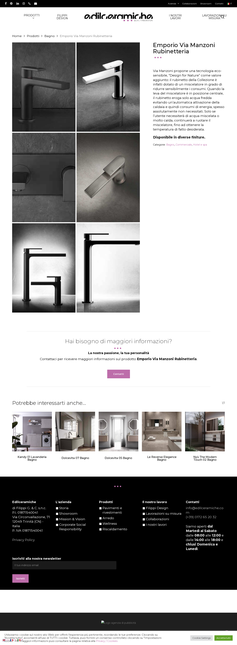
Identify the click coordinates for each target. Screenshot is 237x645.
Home (17, 36)
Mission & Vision (72, 519)
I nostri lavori (156, 525)
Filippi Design (157, 508)
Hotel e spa (200, 144)
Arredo (108, 518)
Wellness (110, 524)
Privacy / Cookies (106, 641)
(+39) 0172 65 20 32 (201, 517)
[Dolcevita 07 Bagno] (75, 431)
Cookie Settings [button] (201, 638)
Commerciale (184, 144)
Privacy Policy (23, 540)
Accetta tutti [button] (224, 638)
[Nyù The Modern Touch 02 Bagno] (205, 431)
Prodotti (33, 36)
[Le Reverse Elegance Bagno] (162, 431)
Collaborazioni (157, 519)
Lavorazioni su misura (163, 514)
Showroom (68, 514)
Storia (64, 508)
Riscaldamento (115, 529)
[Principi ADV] (118, 624)
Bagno (49, 36)
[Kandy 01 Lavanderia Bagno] (32, 431)
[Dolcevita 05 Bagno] (118, 431)
